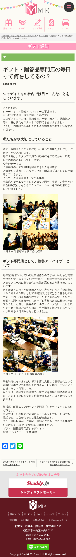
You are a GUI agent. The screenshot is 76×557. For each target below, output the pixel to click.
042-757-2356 (42, 534)
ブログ (39, 514)
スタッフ (50, 514)
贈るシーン (15, 514)
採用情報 (13, 520)
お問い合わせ (39, 520)
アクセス (62, 514)
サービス (28, 514)
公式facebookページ (58, 520)
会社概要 (25, 520)
